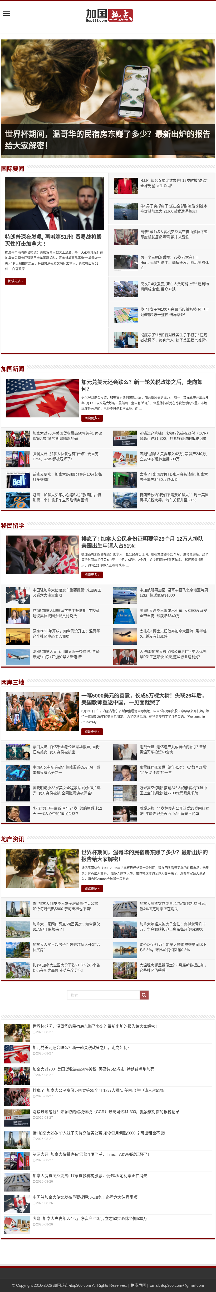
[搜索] (144, 995)
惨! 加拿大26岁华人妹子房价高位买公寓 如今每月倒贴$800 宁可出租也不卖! (99, 1133)
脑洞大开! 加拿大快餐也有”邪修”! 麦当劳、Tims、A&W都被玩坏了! (91, 1154)
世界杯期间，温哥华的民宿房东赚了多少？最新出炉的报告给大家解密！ (96, 1026)
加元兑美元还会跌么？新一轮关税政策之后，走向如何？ (82, 1047)
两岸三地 (12, 682)
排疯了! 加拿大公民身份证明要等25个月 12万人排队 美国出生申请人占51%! (99, 1090)
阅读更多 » (15, 281)
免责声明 (138, 1285)
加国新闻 (12, 369)
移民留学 (12, 525)
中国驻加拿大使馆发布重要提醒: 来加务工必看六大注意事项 (85, 1197)
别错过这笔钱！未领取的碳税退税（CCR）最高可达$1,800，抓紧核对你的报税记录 (106, 1111)
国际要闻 (12, 168)
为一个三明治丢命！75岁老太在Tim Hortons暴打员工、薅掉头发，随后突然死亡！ (174, 262)
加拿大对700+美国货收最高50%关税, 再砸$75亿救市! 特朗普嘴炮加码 (93, 1069)
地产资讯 (12, 839)
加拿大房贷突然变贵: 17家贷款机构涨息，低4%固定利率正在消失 (90, 1175)
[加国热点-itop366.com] (108, 13)
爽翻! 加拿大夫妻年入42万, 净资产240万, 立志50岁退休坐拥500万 (90, 1218)
